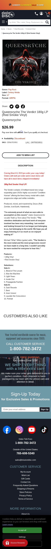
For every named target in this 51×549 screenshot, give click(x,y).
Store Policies (25, 492)
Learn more (7, 524)
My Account (25, 472)
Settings (22, 537)
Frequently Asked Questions (25, 485)
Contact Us (25, 482)
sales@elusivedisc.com (25, 460)
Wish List (26, 475)
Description (25, 165)
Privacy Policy (25, 496)
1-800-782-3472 (25, 348)
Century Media (14, 92)
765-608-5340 (25, 453)
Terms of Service (25, 499)
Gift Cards (25, 479)
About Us (25, 514)
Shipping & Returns (25, 489)
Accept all (22, 530)
